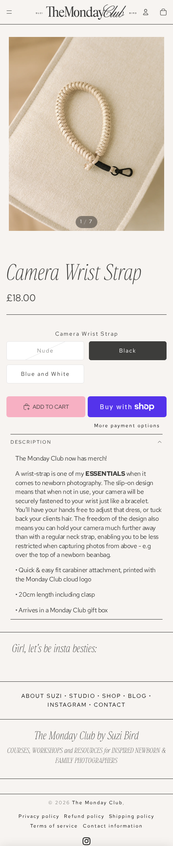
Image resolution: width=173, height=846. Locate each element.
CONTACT (110, 704)
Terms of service (54, 826)
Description (30, 442)
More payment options (127, 425)
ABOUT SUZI (41, 695)
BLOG (137, 695)
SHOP (111, 695)
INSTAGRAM (67, 704)
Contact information (113, 826)
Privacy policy (39, 816)
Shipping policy (131, 816)
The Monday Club (97, 802)
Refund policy (84, 816)
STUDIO (82, 695)
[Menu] (9, 12)
